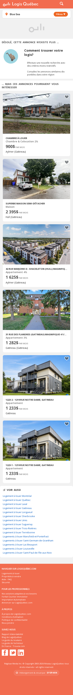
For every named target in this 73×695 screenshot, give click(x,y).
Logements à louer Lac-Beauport (20, 544)
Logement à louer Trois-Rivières (19, 528)
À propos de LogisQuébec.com (16, 614)
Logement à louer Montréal (17, 496)
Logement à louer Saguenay (17, 524)
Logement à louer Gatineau (17, 508)
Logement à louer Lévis (15, 520)
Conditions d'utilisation (12, 617)
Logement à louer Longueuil (17, 512)
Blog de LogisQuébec (12, 637)
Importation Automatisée (14, 599)
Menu (68, 4)
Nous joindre (8, 623)
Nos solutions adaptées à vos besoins (19, 593)
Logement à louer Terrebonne (19, 532)
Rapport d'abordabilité (12, 634)
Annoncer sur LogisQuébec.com (17, 602)
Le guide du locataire (12, 640)
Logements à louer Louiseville (18, 548)
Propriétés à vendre (11, 576)
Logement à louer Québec (16, 500)
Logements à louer (11, 573)
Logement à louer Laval (15, 504)
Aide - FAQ (7, 579)
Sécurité (6, 582)
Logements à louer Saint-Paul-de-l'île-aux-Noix (27, 552)
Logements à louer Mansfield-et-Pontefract (26, 536)
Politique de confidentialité (14, 620)
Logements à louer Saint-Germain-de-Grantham (28, 540)
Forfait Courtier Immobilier (15, 596)
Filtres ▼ (60, 14)
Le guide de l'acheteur (12, 643)
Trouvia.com (19, 646)
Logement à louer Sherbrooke (19, 516)
